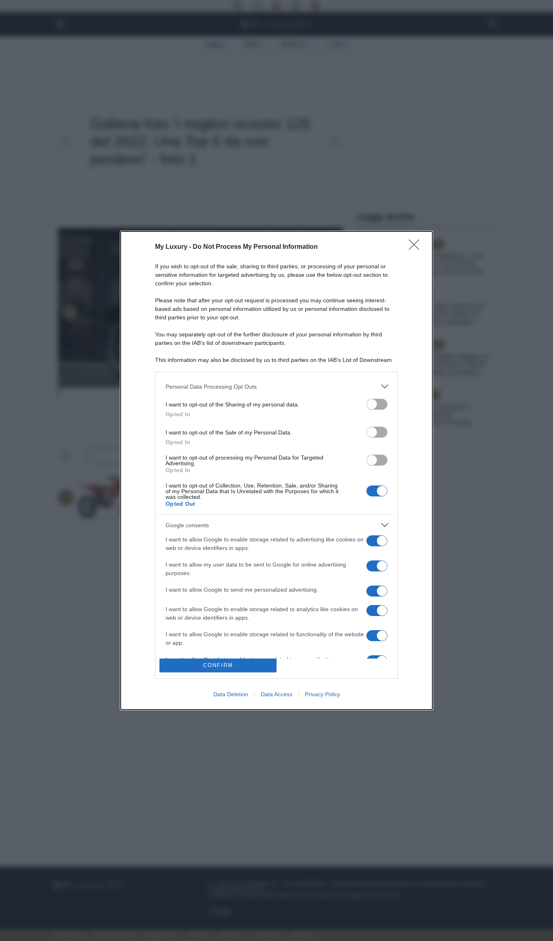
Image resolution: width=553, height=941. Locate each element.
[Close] (416, 247)
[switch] (376, 404)
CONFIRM (218, 665)
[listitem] (276, 386)
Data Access (276, 694)
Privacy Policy (322, 694)
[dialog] (276, 470)
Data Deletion (230, 694)
